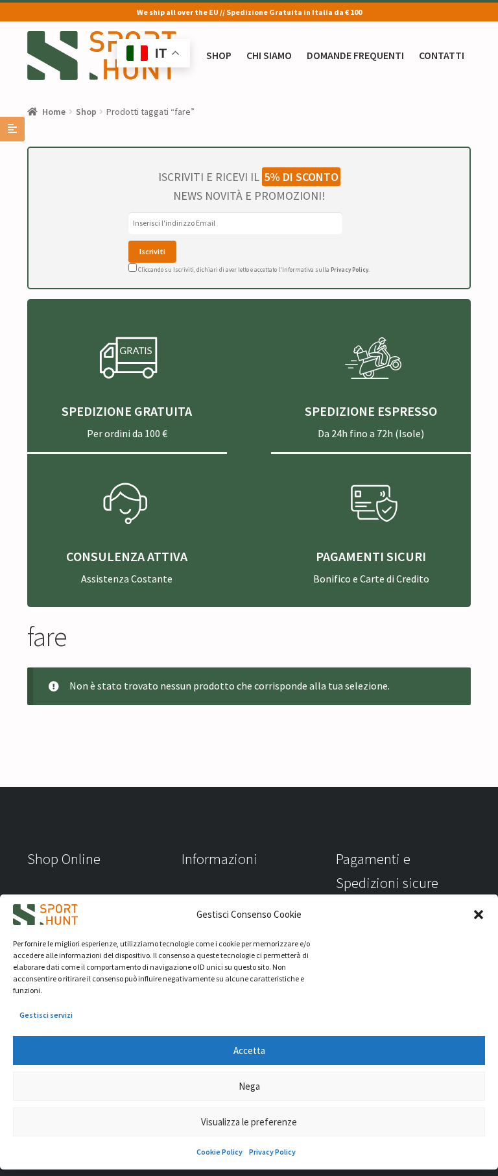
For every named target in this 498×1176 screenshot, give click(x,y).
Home (53, 111)
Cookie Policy (219, 1152)
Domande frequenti (355, 55)
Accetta (249, 1050)
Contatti (441, 55)
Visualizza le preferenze (249, 1122)
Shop (218, 55)
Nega (249, 1086)
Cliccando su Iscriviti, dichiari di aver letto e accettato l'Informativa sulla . (253, 269)
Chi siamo (269, 55)
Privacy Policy (272, 1152)
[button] (478, 914)
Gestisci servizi (46, 1015)
